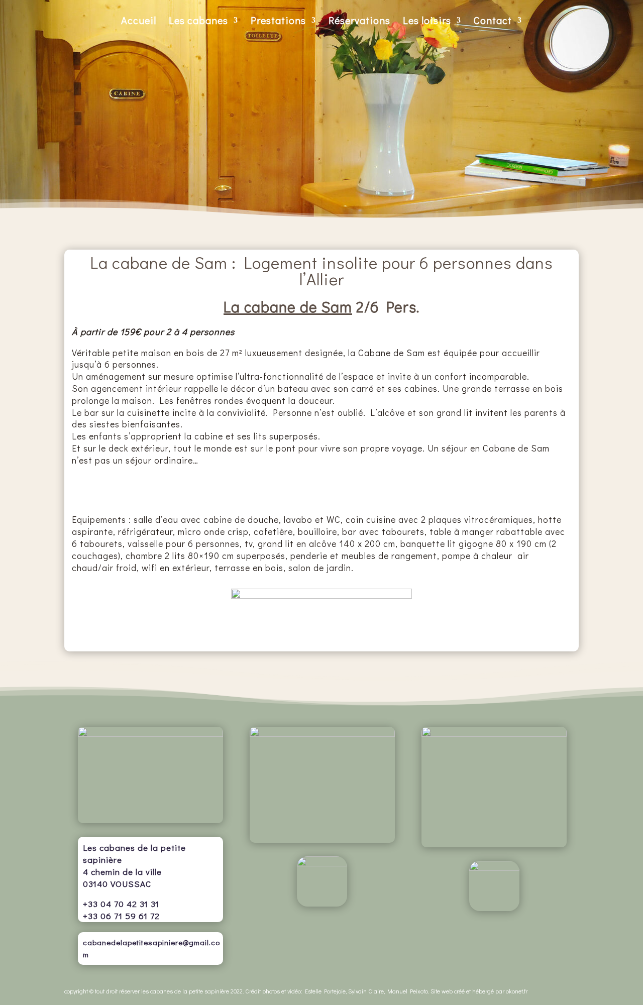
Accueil (138, 22)
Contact (493, 22)
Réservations (359, 22)
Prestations (278, 22)
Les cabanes (198, 22)
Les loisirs (427, 22)
